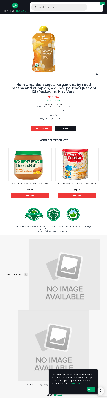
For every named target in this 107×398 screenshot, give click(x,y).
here (69, 231)
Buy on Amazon (42, 128)
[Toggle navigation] (102, 4)
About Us (29, 384)
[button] (100, 391)
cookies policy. (75, 383)
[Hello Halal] (15, 7)
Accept (91, 389)
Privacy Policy (42, 384)
